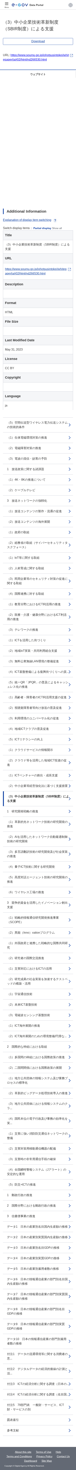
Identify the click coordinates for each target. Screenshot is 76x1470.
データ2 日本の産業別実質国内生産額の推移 (37, 1237)
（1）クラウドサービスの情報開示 (30, 749)
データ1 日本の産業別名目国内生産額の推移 (37, 1226)
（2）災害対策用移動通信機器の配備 (31, 1148)
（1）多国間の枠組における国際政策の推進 (36, 1057)
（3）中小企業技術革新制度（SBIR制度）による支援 (38, 798)
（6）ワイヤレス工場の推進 (25, 892)
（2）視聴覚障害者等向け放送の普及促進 (34, 707)
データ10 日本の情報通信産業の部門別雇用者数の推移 (36, 1341)
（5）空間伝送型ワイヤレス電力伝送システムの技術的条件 (37, 425)
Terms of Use (43, 1451)
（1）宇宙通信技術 (19, 994)
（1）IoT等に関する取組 (23, 557)
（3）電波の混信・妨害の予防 (27, 458)
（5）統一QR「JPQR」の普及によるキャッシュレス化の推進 (37, 684)
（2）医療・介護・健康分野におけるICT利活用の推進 (37, 617)
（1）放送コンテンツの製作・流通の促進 (34, 511)
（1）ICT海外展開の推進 (23, 1025)
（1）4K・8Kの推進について (26, 479)
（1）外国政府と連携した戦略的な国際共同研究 (37, 945)
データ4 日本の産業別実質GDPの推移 (33, 1258)
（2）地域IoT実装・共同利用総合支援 (32, 650)
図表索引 (13, 1419)
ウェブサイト (38, 74)
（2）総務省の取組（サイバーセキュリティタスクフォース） (37, 545)
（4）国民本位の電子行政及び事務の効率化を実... (37, 1121)
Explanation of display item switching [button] (27, 219)
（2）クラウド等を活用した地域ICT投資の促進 (37, 762)
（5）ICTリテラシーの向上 (25, 739)
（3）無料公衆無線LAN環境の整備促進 (33, 661)
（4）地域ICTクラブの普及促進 (28, 728)
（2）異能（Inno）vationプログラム (31, 932)
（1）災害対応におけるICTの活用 (29, 968)
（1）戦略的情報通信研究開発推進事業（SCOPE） (33, 920)
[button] (70, 5)
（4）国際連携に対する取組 (25, 593)
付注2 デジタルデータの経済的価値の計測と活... (37, 1371)
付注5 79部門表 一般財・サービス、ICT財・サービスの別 (35, 1407)
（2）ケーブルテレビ (21, 490)
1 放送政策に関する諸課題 (25, 469)
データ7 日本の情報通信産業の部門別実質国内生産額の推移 (37, 1296)
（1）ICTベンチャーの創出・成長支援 (32, 775)
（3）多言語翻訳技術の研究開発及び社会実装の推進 (37, 854)
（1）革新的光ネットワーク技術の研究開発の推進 (37, 824)
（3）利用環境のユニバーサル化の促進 (33, 718)
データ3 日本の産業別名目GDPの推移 (33, 1247)
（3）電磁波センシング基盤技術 (28, 1015)
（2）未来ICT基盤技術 (22, 1004)
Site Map (47, 1460)
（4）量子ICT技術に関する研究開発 (31, 866)
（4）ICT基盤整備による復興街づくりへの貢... (38, 671)
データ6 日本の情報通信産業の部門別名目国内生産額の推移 (37, 1281)
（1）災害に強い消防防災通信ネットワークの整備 (37, 1136)
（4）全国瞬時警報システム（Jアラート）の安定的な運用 (36, 1172)
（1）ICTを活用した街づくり (26, 640)
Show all (57, 228)
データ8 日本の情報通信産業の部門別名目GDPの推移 (36, 1311)
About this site (23, 1451)
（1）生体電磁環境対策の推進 (27, 437)
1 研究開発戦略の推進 (22, 811)
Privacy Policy (44, 1456)
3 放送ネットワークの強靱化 (27, 500)
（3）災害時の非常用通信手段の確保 (31, 1159)
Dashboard (30, 1460)
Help (58, 1451)
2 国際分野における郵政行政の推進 (31, 1205)
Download (38, 41)
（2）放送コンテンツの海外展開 (28, 521)
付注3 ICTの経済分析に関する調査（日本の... (38, 1383)
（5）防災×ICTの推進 (21, 1184)
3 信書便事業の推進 (21, 1216)
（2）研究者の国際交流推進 (25, 958)
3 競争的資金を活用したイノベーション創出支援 (37, 905)
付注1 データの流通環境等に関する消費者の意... (37, 1356)
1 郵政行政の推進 (19, 1195)
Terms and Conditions (19, 1456)
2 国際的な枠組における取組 (27, 1046)
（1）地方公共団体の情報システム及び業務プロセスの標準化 (37, 1080)
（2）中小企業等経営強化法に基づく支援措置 (37, 785)
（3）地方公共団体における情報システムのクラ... (37, 1106)
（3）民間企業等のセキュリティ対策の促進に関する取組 (37, 581)
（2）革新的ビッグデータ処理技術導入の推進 (37, 1093)
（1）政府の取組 (18, 532)
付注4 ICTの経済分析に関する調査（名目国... (38, 1394)
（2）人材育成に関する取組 (25, 568)
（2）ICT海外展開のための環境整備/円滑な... (37, 1036)
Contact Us (63, 1456)
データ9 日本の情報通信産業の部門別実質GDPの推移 (36, 1326)
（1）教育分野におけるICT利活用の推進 (34, 604)
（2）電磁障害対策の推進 (24, 448)
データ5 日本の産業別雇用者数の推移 (33, 1268)
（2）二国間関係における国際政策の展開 (34, 1067)
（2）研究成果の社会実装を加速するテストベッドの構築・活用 (37, 981)
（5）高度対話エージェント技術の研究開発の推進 (37, 879)
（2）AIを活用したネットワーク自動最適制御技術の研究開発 (37, 839)
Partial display (42, 228)
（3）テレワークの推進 (22, 629)
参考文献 (13, 1430)
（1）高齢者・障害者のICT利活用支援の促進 (37, 697)
